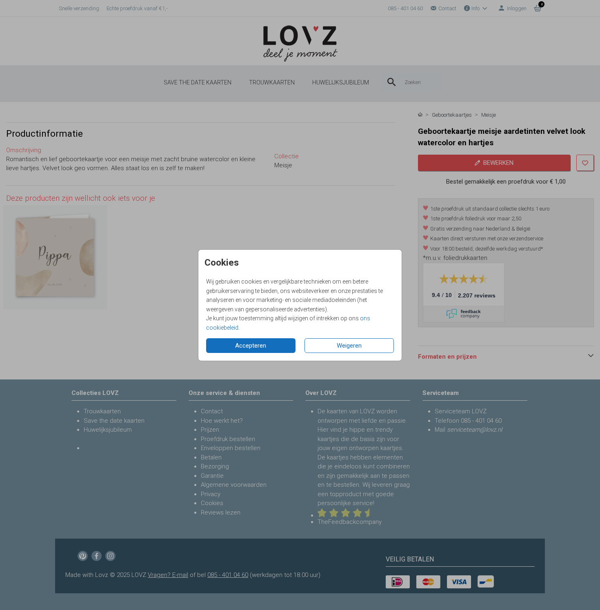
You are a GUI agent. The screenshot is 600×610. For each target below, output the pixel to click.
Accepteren (250, 345)
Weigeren (349, 345)
